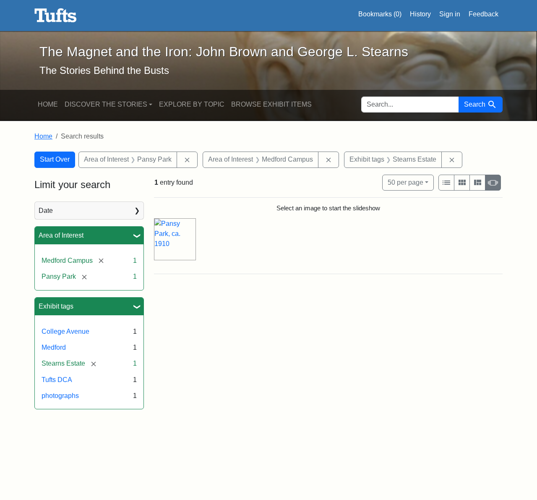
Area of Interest (61, 235)
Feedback (483, 14)
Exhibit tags (56, 306)
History (420, 14)
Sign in (449, 14)
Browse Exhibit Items (271, 104)
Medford (54, 347)
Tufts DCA (57, 379)
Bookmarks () (379, 14)
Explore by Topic (191, 104)
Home (48, 104)
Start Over (55, 159)
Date (46, 210)
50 (405, 182)
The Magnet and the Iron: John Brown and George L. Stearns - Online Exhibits (55, 16)
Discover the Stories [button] (106, 104)
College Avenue (65, 331)
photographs (60, 395)
